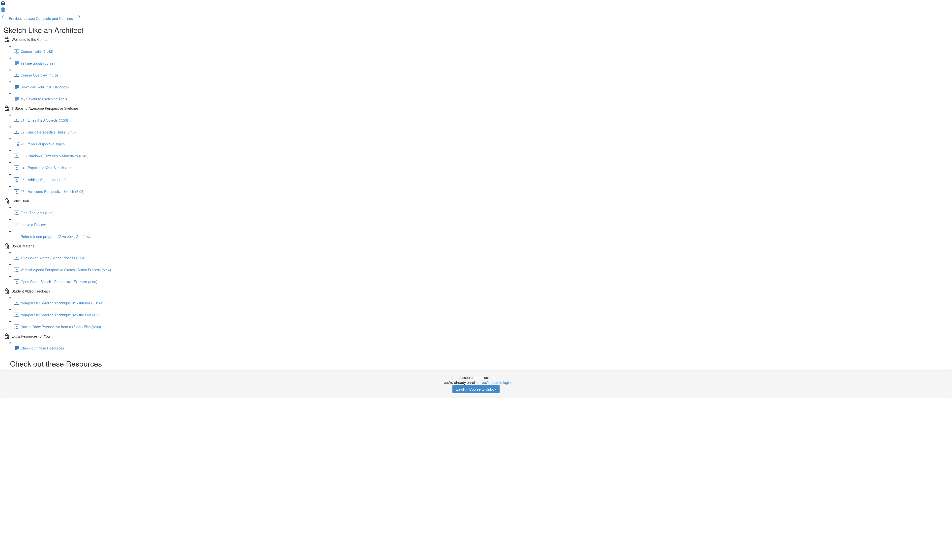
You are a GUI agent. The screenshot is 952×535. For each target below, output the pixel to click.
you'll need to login (496, 382)
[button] (3, 4)
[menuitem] (3, 11)
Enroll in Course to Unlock (476, 389)
